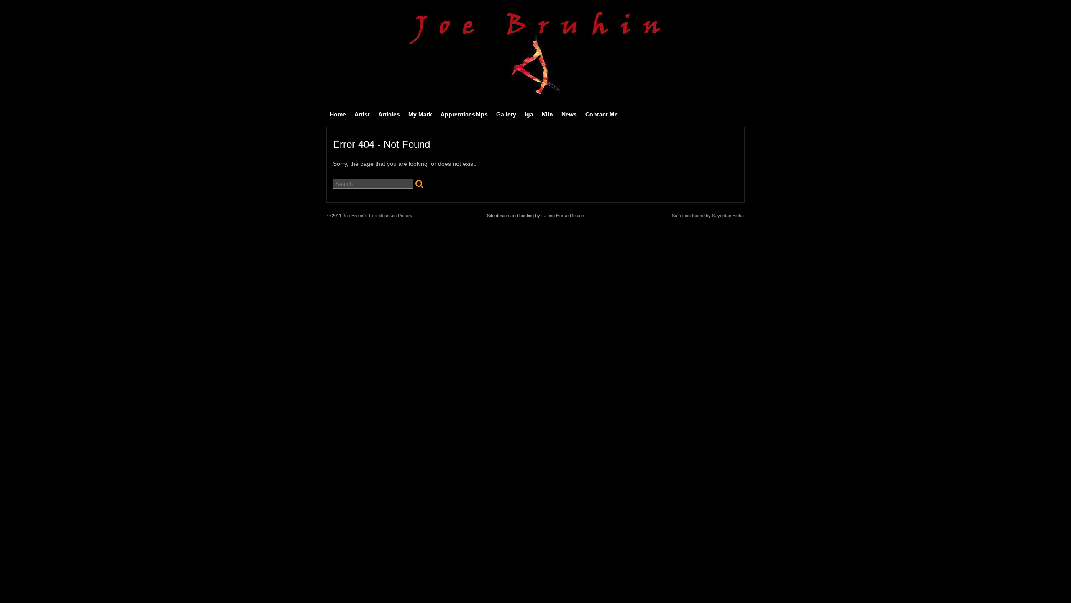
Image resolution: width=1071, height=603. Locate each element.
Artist (362, 114)
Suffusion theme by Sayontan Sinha (708, 215)
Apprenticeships (464, 114)
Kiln (547, 114)
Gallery (506, 114)
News (569, 114)
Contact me (601, 114)
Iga (529, 114)
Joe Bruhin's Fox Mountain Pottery (378, 215)
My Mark (420, 114)
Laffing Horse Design (562, 215)
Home (338, 114)
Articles (389, 114)
